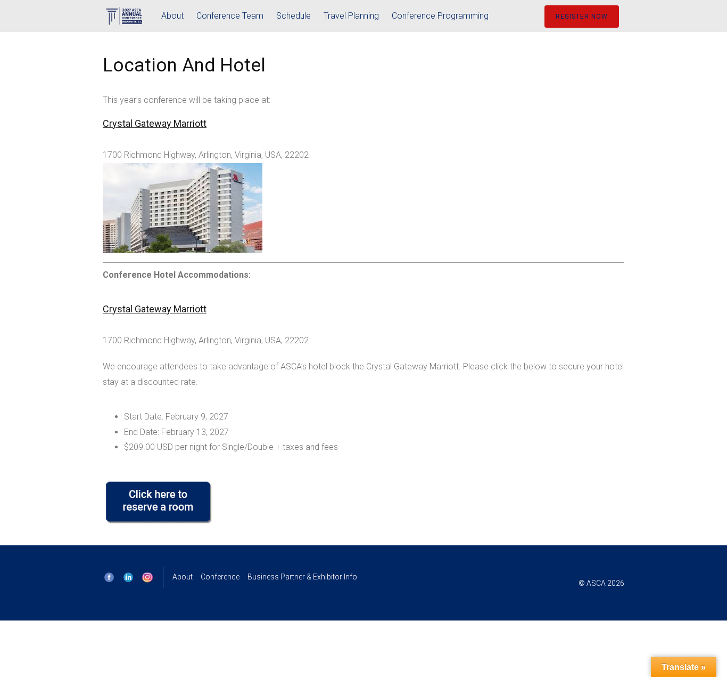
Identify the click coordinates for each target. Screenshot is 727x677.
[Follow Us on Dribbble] (147, 577)
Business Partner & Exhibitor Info (302, 577)
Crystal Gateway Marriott (154, 309)
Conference (220, 577)
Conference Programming (440, 16)
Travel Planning (351, 16)
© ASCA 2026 (601, 583)
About (172, 16)
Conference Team (229, 16)
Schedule (293, 16)
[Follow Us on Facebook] (109, 577)
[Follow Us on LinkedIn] (128, 577)
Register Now (582, 16)
